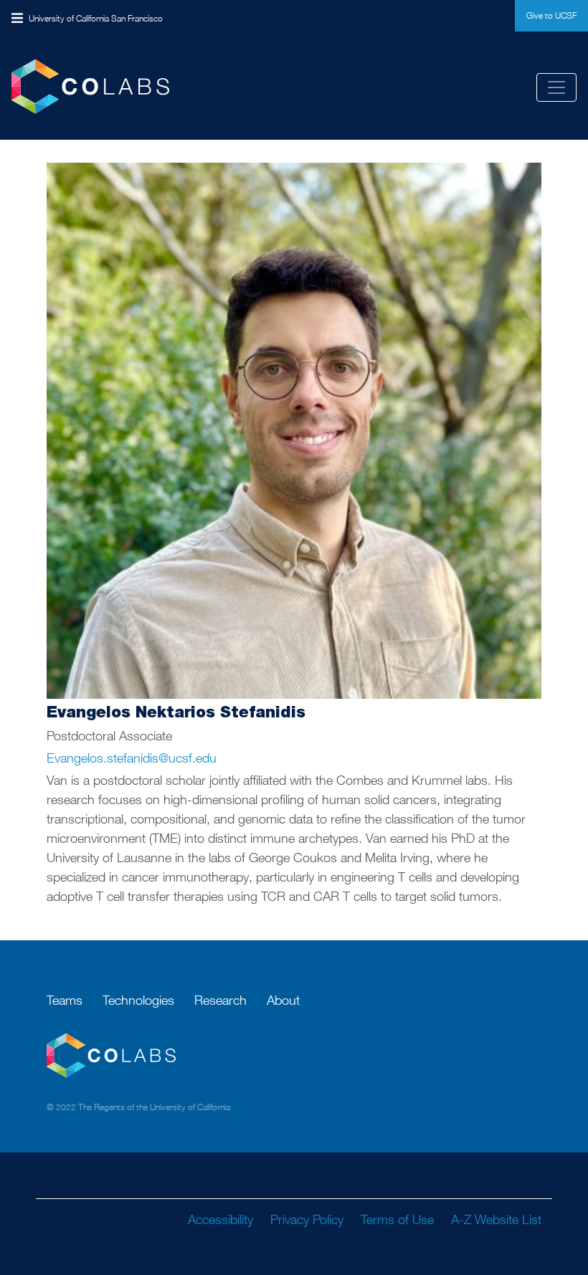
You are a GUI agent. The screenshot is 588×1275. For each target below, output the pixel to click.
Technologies (138, 1000)
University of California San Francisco (96, 18)
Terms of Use (397, 1219)
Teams (64, 1000)
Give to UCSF (551, 15)
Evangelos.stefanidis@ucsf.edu (132, 757)
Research (220, 1000)
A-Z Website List (496, 1219)
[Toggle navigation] (556, 87)
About (283, 1000)
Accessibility (220, 1219)
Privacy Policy (306, 1219)
